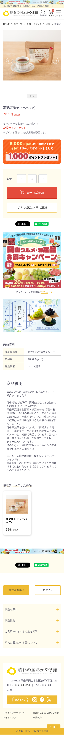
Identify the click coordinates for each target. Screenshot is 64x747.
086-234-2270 (23, 685)
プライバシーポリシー (14, 712)
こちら (44, 292)
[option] (32, 60)
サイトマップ (9, 717)
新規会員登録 (16, 590)
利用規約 (37, 717)
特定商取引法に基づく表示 (46, 712)
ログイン (48, 590)
